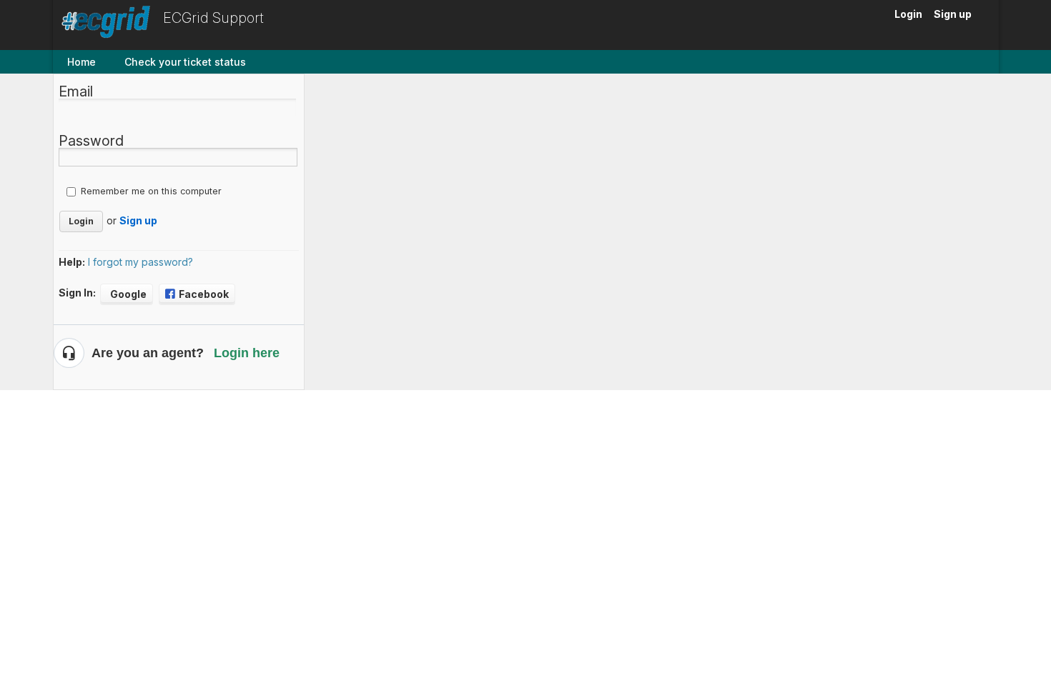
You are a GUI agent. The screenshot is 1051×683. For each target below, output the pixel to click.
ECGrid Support (213, 18)
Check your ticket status (185, 62)
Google (128, 294)
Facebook (204, 294)
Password (91, 141)
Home (81, 62)
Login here (247, 353)
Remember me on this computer (151, 191)
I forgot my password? (140, 262)
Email (76, 91)
